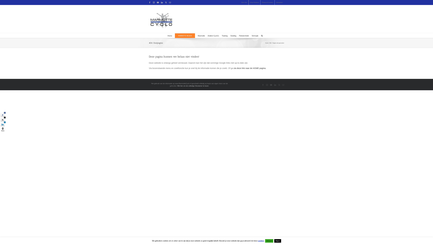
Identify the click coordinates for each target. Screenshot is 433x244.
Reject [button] (278, 241)
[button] (262, 35)
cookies (261, 241)
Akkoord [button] (269, 241)
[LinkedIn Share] (3, 124)
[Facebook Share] (3, 115)
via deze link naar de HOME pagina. (250, 68)
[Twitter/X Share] (3, 120)
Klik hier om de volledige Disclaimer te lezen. (193, 86)
